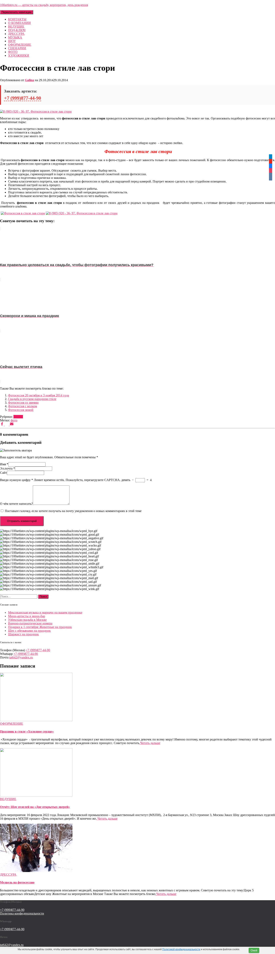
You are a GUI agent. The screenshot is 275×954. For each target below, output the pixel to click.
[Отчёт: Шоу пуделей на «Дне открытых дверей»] (36, 795)
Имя (4, 464)
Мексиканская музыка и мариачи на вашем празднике (45, 612)
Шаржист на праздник (23, 634)
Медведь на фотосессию (17, 882)
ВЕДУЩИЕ (16, 26)
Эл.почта (7, 468)
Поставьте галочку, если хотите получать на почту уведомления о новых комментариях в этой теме (73, 511)
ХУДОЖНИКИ (18, 55)
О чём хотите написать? (16, 503)
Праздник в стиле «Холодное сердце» (27, 731)
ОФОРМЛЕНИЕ (19, 44)
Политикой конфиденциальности (181, 949)
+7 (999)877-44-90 (22, 98)
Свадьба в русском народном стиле (32, 399)
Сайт (3, 472)
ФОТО (13, 52)
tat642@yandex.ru (21, 657)
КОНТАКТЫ (17, 19)
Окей (254, 950)
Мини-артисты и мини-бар (26, 616)
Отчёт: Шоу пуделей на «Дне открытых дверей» (35, 807)
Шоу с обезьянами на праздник (29, 630)
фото (14, 420)
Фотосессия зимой (20, 410)
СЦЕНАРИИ (17, 48)
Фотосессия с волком (22, 406)
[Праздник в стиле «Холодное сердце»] (36, 720)
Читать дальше (149, 743)
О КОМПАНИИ (19, 23)
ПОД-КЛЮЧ (16, 30)
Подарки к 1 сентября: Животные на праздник (40, 627)
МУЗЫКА (15, 37)
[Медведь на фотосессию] (36, 871)
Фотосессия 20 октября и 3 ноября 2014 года (38, 395)
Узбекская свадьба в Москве (27, 619)
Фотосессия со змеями (23, 402)
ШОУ (12, 41)
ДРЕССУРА (16, 33)
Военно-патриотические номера (30, 623)
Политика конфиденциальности (22, 913)
